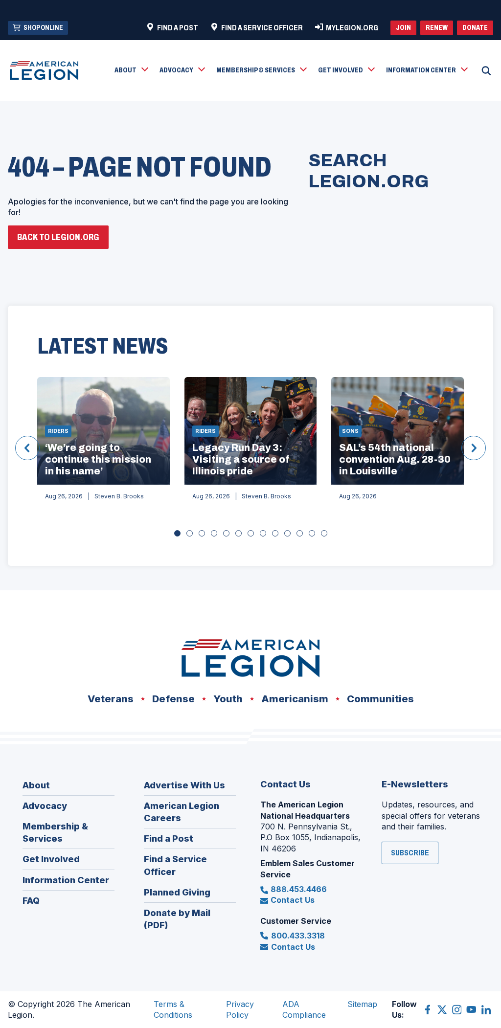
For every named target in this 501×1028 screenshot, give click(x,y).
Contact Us (293, 900)
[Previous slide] (27, 448)
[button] (131, 71)
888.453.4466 (299, 889)
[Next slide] (473, 448)
